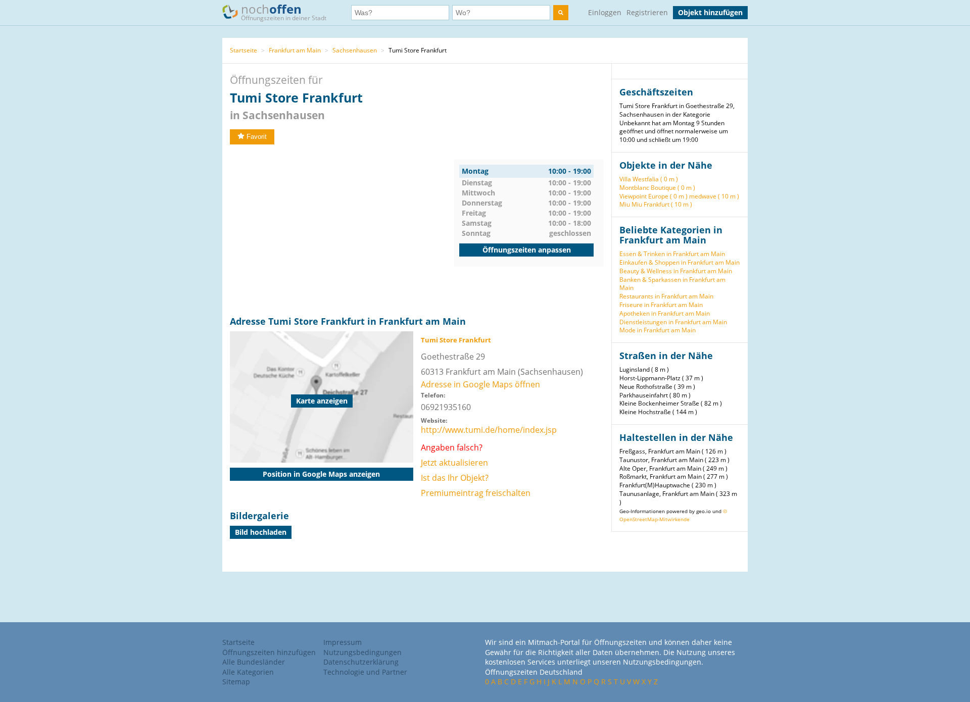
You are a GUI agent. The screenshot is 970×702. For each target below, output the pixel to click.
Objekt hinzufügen (710, 12)
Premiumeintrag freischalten (475, 492)
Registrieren (647, 12)
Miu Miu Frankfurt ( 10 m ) (655, 204)
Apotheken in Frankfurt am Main (664, 313)
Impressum (342, 642)
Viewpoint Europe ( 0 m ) (653, 196)
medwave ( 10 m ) (714, 196)
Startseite (243, 50)
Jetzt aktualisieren (454, 462)
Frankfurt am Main (295, 50)
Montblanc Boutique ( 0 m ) (657, 187)
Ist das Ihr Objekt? (455, 477)
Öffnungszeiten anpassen (526, 250)
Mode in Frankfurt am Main (657, 330)
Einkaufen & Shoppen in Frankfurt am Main (679, 262)
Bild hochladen (260, 532)
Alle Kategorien (248, 672)
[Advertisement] (342, 230)
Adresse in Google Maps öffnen (480, 384)
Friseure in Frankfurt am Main (661, 304)
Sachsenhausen (354, 50)
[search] (560, 12)
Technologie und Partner (365, 672)
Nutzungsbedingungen (362, 652)
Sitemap (236, 681)
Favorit (257, 136)
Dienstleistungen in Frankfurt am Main (673, 322)
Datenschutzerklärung (361, 662)
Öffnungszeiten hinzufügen (269, 652)
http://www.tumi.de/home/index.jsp (489, 429)
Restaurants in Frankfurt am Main (666, 296)
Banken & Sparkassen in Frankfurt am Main (672, 283)
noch (283, 11)
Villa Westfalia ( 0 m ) (648, 179)
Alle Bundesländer (253, 662)
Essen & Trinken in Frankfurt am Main (672, 253)
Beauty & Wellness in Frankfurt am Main (675, 271)
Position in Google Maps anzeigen (321, 474)
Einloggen (604, 12)
